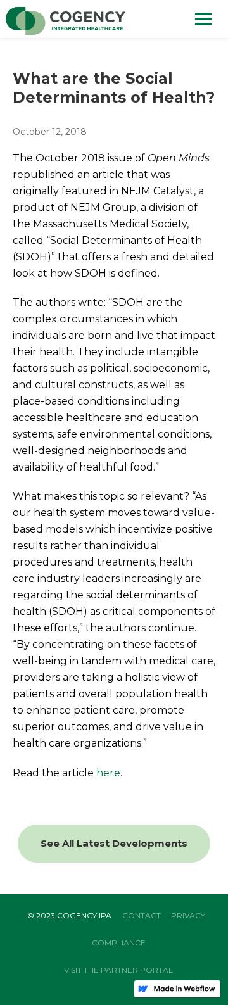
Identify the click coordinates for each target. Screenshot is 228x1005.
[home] (63, 22)
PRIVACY (188, 915)
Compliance (119, 942)
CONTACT (141, 915)
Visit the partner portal (118, 970)
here (108, 773)
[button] (203, 19)
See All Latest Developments (114, 843)
